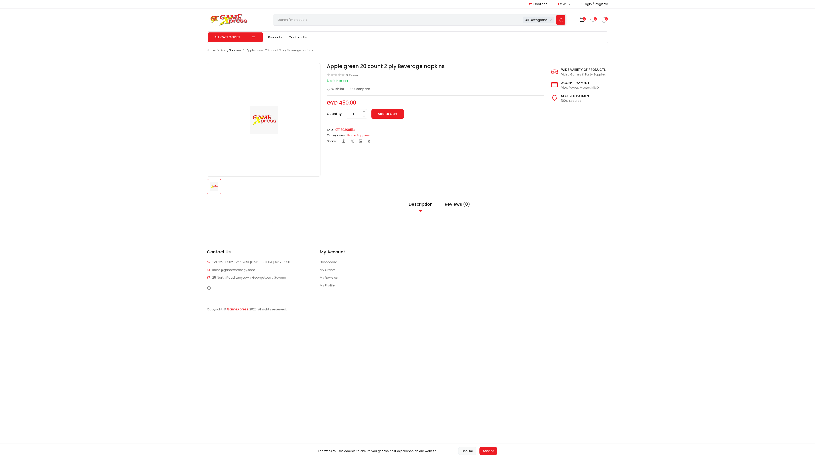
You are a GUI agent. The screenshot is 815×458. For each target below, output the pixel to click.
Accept (488, 451)
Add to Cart (388, 114)
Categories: (336, 135)
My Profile (327, 285)
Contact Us (298, 37)
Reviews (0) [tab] (457, 204)
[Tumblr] (369, 141)
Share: (332, 141)
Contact (540, 4)
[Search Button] (560, 20)
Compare (362, 89)
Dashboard (328, 262)
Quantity (334, 114)
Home (211, 50)
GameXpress (238, 309)
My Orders (328, 270)
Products (275, 37)
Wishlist (337, 89)
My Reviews (329, 277)
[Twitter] (352, 141)
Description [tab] (421, 204)
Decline (467, 451)
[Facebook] (343, 141)
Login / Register (596, 4)
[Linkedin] (360, 141)
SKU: (330, 129)
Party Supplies (231, 50)
